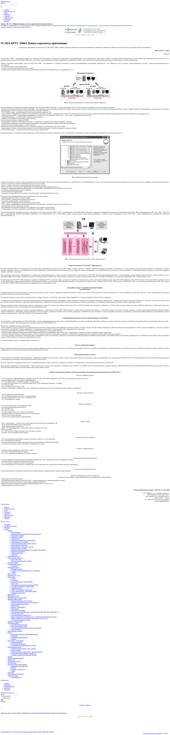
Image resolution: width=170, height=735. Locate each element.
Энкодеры (14, 554)
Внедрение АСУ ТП (14, 575)
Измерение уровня (17, 537)
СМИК (13, 572)
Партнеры (7, 517)
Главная (3, 27)
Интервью (7, 524)
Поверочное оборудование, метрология (23, 540)
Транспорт (14, 566)
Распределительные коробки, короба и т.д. (24, 653)
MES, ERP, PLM (16, 559)
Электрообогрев (16, 677)
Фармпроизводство (13, 556)
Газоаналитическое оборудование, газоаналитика (26, 534)
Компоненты (15, 605)
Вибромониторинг (13, 567)
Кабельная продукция (14, 647)
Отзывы (6, 683)
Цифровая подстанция (18, 593)
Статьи (6, 529)
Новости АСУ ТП (9, 509)
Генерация (14, 580)
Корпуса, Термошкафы (18, 607)
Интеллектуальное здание (19, 626)
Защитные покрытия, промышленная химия (24, 634)
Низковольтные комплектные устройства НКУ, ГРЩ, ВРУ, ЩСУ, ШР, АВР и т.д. (35, 612)
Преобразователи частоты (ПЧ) (17, 597)
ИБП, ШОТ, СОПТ (13, 596)
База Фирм (7, 685)
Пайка (13, 671)
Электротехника (13, 675)
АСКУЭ (13, 578)
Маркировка (15, 609)
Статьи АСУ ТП (11, 27)
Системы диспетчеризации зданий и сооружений (26, 628)
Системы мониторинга (15, 564)
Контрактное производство (19, 666)
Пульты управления (17, 613)
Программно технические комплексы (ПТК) (24, 585)
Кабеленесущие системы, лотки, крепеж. (23, 648)
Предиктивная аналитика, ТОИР (21, 561)
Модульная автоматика (18, 610)
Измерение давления (17, 535)
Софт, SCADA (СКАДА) (23, 27)
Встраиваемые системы (15, 631)
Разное (10, 632)
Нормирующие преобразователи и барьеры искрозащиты (28, 550)
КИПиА (10, 531)
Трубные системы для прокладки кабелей (23, 655)
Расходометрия (15, 532)
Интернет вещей (13, 562)
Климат (10, 656)
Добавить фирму (9, 686)
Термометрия (15, 539)
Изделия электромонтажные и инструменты (24, 602)
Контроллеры (12, 574)
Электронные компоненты (16, 674)
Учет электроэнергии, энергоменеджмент (24, 591)
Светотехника (12, 663)
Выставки (7, 688)
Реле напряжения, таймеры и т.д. (21, 615)
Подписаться (7, 696)
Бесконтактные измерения (19, 545)
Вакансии (7, 689)
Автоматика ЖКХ (13, 623)
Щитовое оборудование (15, 599)
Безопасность (12, 594)
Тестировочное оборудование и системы (23, 645)
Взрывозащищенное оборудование (21, 601)
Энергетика (11, 577)
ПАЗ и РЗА (14, 583)
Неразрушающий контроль (16, 658)
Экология (11, 672)
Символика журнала (10, 526)
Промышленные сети (14, 661)
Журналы (7, 527)
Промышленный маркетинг (19, 637)
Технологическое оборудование (17, 664)
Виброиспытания (16, 642)
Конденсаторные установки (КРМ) (21, 582)
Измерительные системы (18, 548)
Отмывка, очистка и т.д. (18, 669)
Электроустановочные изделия (20, 620)
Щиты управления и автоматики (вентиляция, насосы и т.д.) (29, 618)
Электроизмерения (17, 553)
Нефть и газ (11, 660)
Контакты (7, 512)
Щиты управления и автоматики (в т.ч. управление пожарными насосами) (33, 617)
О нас (6, 510)
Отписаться (6, 698)
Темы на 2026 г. (9, 515)
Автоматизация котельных (19, 625)
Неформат (14, 636)
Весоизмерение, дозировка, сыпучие (22, 546)
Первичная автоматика (18, 551)
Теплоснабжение (16, 629)
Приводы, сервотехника (15, 621)
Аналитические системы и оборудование (23, 543)
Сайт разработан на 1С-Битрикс (152, 733)
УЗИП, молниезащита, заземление (21, 589)
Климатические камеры (18, 644)
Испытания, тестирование (16, 640)
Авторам (7, 513)
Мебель (13, 667)
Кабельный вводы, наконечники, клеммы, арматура (27, 652)
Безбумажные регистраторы (19, 542)
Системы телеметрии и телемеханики (22, 586)
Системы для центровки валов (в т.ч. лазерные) (25, 570)
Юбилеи (13, 639)
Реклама (6, 518)
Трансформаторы (16, 588)
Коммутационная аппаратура (20, 604)
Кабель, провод (16, 650)
